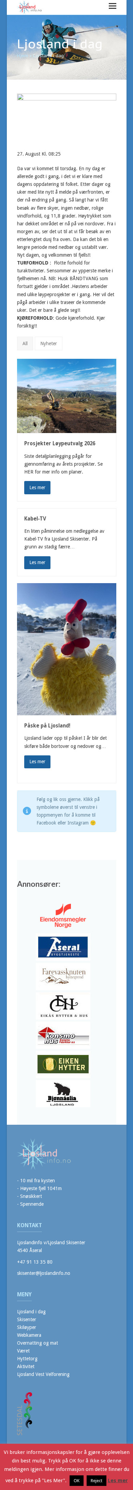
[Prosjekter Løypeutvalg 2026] (66, 395)
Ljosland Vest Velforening (43, 1374)
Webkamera (29, 1335)
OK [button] (76, 1480)
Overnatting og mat (37, 1343)
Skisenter (26, 1319)
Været (23, 1350)
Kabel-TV (35, 519)
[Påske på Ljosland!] (66, 648)
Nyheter (48, 343)
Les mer (37, 487)
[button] (112, 6)
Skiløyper (26, 1327)
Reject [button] (96, 1480)
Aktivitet (25, 1366)
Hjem (22, 56)
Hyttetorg (27, 1358)
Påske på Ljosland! (47, 726)
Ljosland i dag (31, 1311)
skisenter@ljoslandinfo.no (43, 1273)
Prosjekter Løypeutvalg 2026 (59, 443)
